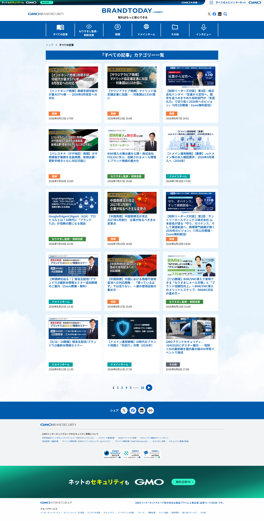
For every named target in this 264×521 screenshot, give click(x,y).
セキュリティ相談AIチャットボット (154, 438)
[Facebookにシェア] (132, 410)
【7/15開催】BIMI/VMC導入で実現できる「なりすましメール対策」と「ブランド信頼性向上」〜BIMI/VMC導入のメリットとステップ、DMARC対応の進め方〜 (190, 286)
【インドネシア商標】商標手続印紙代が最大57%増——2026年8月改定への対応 (73, 94)
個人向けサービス (189, 513)
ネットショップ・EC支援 (74, 513)
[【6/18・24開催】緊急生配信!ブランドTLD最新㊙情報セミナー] (73, 328)
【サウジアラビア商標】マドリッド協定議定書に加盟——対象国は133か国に (131, 94)
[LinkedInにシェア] (141, 410)
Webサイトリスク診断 (127, 438)
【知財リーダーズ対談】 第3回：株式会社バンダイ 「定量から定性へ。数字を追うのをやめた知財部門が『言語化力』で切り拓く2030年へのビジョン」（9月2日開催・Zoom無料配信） (190, 98)
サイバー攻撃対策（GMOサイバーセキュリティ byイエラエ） (86, 441)
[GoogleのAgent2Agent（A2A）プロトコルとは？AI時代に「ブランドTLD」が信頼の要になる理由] (73, 203)
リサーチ (141, 513)
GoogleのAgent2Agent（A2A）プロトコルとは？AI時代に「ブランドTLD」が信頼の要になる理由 (72, 220)
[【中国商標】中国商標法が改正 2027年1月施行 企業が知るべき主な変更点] (132, 203)
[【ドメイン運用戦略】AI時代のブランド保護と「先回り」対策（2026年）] (132, 328)
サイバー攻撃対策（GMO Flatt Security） (132, 441)
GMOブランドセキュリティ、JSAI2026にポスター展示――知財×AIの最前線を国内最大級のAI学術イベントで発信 (190, 347)
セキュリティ (109, 513)
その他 (203, 513)
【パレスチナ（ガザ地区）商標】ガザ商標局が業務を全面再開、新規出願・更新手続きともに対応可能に (73, 157)
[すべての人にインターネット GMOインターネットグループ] (239, 2)
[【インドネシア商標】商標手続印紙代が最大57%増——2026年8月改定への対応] (73, 77)
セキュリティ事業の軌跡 (179, 441)
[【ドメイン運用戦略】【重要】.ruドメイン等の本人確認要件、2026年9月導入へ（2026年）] (190, 140)
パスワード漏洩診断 (106, 438)
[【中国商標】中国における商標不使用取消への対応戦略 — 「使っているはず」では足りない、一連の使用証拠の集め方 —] (132, 265)
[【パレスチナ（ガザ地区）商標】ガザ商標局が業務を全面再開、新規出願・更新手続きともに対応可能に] (73, 140)
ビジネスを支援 (93, 513)
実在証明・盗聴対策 (50, 441)
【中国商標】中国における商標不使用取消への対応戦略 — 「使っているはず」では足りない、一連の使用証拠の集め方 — (131, 284)
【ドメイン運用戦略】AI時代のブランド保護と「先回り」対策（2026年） (131, 343)
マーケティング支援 (126, 513)
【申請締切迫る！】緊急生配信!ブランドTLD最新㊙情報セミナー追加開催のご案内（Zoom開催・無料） (73, 282)
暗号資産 (175, 513)
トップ (49, 45)
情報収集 (151, 513)
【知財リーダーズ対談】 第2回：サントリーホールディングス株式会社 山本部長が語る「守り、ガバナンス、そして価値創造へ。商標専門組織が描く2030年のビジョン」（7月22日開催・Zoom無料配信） (190, 225)
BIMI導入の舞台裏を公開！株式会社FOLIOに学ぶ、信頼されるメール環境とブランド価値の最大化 (131, 157)
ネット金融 (163, 513)
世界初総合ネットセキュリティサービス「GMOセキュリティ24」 (68, 438)
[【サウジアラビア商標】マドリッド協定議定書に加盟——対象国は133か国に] (132, 77)
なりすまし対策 (159, 441)
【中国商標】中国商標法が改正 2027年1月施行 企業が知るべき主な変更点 (131, 220)
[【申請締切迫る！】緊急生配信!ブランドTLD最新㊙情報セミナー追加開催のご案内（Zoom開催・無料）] (73, 265)
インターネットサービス (50, 513)
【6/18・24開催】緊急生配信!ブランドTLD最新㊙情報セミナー (72, 343)
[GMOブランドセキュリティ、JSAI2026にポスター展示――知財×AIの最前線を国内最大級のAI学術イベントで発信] (190, 328)
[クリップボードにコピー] (150, 410)
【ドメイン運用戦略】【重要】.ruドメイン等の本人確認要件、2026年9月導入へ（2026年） (190, 157)
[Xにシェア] (124, 410)
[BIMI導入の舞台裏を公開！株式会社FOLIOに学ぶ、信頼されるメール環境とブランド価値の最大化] (132, 140)
